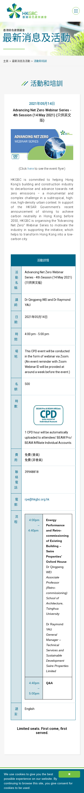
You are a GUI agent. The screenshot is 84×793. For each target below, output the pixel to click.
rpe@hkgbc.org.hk (37, 499)
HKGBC (27, 10)
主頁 (5, 61)
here (31, 168)
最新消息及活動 (21, 61)
